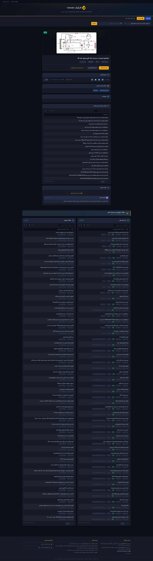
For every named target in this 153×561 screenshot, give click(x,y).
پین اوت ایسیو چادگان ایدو (122, 465)
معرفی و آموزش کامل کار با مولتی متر (65, 511)
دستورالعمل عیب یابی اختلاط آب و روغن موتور (98, 153)
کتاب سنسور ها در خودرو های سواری (120, 517)
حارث (103, 333)
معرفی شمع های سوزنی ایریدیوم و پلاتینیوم (63, 476)
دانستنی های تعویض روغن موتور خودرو (119, 453)
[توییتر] (99, 79)
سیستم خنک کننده (103, 90)
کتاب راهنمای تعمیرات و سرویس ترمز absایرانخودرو (116, 407)
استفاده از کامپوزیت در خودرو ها (121, 331)
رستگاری (103, 234)
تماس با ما (128, 553)
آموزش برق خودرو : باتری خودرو (66, 389)
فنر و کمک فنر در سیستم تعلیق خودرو (64, 314)
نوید (104, 252)
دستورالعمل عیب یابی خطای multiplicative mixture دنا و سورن (114, 319)
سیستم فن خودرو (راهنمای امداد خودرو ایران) (98, 124)
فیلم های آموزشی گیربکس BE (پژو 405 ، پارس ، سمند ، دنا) (60, 517)
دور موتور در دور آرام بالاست (122, 360)
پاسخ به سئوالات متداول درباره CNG (65, 383)
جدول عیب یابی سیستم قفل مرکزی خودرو (64, 308)
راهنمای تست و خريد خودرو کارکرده (65, 436)
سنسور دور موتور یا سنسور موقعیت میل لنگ (63, 412)
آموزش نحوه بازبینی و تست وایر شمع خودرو (63, 343)
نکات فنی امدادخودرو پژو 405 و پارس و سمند (118, 232)
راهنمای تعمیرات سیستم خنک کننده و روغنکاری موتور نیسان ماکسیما (93, 121)
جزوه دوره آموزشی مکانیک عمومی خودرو (99, 156)
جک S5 (95, 90)
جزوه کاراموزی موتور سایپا (122, 343)
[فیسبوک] (92, 79)
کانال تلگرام (5, 1)
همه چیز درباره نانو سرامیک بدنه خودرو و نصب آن (62, 424)
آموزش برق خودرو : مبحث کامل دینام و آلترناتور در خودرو (61, 256)
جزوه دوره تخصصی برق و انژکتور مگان (120, 494)
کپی (46, 79)
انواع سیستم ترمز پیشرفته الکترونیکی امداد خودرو (117, 418)
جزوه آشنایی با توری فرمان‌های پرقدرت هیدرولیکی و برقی (115, 441)
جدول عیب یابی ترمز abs (122, 430)
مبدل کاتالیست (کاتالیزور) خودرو (66, 488)
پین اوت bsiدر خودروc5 (123, 482)
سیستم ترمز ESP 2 (124, 395)
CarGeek (90, 62)
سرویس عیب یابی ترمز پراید (122, 436)
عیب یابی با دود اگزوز (123, 383)
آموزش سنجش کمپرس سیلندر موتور (65, 500)
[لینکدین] (95, 79)
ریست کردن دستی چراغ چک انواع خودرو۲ (119, 511)
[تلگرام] (102, 79)
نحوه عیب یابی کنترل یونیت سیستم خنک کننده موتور (97, 146)
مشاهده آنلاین (91, 68)
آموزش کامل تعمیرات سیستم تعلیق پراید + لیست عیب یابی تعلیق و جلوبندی (56, 505)
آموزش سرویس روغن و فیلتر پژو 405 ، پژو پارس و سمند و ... (59, 325)
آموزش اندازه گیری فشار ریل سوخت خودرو (64, 366)
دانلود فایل (103, 68)
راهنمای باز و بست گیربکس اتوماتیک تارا (119, 285)
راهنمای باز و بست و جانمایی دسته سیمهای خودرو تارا (116, 273)
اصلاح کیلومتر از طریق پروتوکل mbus (120, 476)
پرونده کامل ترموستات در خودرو (66, 290)
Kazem (102, 240)
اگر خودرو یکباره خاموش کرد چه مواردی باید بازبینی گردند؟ (60, 354)
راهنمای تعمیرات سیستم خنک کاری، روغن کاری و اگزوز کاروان (95, 162)
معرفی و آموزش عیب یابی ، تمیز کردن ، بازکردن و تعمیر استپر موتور (58, 244)
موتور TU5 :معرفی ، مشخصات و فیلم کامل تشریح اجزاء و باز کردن (58, 261)
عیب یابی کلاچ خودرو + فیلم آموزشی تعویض (63, 348)
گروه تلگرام (13, 1)
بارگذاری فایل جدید (129, 18)
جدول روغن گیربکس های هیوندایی (120, 412)
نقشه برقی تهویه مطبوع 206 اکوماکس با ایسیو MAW (116, 250)
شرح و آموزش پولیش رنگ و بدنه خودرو (64, 407)
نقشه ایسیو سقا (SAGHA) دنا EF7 (120, 267)
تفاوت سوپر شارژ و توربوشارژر (121, 424)
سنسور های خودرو (124, 256)
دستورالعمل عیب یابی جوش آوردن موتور (99, 149)
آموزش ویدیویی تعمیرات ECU (66, 459)
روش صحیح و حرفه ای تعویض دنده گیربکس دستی (62, 465)
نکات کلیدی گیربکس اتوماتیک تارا (120, 279)
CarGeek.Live (123, 547)
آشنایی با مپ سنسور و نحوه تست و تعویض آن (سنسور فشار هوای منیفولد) (56, 267)
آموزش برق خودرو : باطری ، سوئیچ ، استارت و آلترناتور (61, 279)
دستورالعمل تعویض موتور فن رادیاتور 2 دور (99, 159)
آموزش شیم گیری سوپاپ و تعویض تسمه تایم (63, 372)
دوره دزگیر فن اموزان (123, 296)
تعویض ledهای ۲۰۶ (123, 337)
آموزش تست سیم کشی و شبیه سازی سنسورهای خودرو (61, 378)
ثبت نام (139, 18)
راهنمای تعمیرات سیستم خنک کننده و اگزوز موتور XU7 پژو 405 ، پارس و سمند (91, 140)
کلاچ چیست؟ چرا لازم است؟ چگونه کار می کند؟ (62, 395)
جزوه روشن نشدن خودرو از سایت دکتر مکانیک (118, 290)
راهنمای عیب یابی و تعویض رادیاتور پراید (99, 166)
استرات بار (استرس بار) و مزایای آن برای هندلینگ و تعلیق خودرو (59, 482)
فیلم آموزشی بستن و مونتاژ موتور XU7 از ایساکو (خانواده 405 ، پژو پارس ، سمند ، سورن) (54, 418)
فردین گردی (102, 258)
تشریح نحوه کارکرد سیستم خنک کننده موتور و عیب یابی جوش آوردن (58, 273)
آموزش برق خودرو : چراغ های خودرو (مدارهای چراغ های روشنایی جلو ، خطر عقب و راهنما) (53, 471)
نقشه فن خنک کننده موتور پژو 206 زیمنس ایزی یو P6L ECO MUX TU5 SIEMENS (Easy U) (88, 175)
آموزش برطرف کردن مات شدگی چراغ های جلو (63, 453)
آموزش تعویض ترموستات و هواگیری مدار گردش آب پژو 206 (95, 143)
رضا (103, 275)
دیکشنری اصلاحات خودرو (122, 389)
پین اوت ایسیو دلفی (124, 500)
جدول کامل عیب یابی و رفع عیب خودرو (64, 232)
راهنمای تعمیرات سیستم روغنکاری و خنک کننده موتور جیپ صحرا (94, 137)
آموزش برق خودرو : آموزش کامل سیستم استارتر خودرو (61, 285)
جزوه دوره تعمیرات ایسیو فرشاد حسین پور (118, 447)
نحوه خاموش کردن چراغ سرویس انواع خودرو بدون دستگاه (60, 441)
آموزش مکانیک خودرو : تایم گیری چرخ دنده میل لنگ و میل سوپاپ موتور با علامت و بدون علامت (52, 360)
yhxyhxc (102, 292)
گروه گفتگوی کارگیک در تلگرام (44, 547)
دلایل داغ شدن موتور (123, 372)
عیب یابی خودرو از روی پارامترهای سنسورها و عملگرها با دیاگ (59, 238)
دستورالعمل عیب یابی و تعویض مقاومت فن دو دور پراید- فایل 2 (94, 130)
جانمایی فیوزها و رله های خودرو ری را (120, 261)
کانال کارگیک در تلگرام (45, 544)
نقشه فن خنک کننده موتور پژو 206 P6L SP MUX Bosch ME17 (94, 172)
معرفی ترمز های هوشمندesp (121, 401)
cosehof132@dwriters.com (98, 310)
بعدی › (102, 181)
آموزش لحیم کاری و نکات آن (67, 447)
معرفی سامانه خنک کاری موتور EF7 (100, 133)
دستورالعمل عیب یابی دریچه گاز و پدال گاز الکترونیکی (116, 314)
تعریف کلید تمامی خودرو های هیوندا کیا (119, 471)
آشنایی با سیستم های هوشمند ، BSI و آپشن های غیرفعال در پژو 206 (58, 494)
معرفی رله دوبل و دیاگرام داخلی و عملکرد (64, 296)
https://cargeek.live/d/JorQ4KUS (57, 79)
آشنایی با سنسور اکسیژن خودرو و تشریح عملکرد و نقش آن (60, 319)
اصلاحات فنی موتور (124, 378)
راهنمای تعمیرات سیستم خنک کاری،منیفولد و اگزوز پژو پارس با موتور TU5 (92, 117)
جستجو (94, 23)
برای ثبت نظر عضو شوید (76, 193)
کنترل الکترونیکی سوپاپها (122, 459)
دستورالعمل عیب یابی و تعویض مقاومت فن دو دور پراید (96, 127)
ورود (147, 18)
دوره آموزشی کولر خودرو (68, 337)
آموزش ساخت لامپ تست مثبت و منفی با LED (63, 331)
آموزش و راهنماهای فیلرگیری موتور (65, 250)
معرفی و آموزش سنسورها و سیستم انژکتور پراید (62, 302)
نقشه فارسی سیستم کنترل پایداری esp (119, 488)
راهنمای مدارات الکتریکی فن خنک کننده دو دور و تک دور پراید (95, 169)
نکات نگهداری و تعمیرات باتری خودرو (120, 238)
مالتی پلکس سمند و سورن (122, 354)
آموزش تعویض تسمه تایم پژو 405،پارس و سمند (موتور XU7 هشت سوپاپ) (56, 401)
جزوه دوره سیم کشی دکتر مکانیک (120, 308)
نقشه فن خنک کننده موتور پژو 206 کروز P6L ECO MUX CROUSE (94, 178)
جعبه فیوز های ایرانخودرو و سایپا (121, 348)
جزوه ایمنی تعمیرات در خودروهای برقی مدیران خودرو (116, 325)
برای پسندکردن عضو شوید (77, 68)
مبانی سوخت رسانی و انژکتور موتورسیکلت (119, 244)
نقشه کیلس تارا (124, 505)
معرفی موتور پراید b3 (123, 366)
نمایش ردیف (49, 110)
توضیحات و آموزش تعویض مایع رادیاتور (64, 430)
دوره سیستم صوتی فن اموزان (122, 302)
